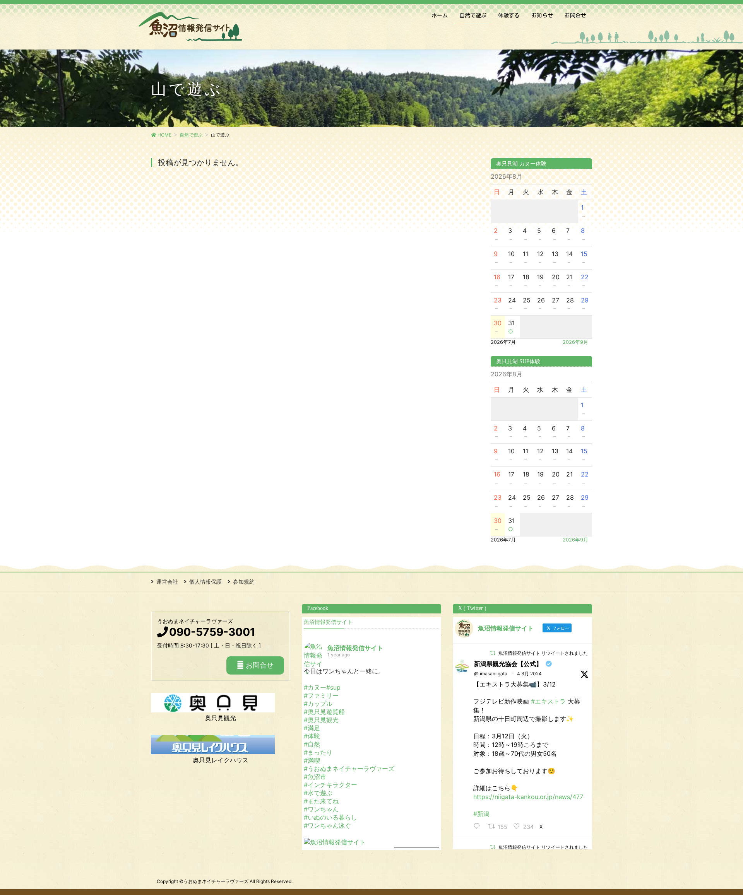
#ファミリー (321, 695)
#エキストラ (548, 701)
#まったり (318, 752)
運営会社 (167, 581)
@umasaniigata (490, 673)
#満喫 (312, 760)
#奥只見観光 (321, 720)
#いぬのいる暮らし (330, 817)
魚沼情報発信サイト (328, 622)
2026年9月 (575, 342)
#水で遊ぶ (318, 793)
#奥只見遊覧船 (324, 712)
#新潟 (481, 814)
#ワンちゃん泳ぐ (327, 825)
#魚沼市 (315, 777)
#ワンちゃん (321, 809)
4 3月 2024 (529, 673)
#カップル (318, 703)
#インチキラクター (330, 785)
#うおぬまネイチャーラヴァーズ (349, 768)
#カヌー (315, 687)
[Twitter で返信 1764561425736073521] (478, 827)
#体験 (312, 736)
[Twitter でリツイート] (492, 653)
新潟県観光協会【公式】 (508, 664)
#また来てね (321, 801)
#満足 (312, 728)
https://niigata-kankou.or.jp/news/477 (528, 797)
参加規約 (244, 581)
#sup (333, 687)
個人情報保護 (205, 581)
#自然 (312, 744)
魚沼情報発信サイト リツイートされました (543, 653)
